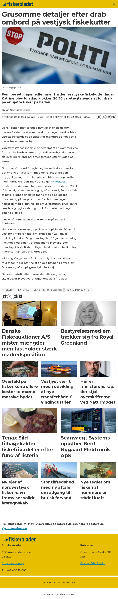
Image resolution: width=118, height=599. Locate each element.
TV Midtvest (58, 181)
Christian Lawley (13, 563)
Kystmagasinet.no (14, 528)
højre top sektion (78, 290)
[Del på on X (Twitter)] (104, 117)
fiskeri (8, 290)
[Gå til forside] (55, 3)
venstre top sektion (48, 290)
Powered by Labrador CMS (59, 594)
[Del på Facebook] (99, 117)
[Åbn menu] (114, 4)
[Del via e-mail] (113, 117)
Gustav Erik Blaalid (92, 563)
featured (23, 290)
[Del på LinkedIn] (108, 117)
